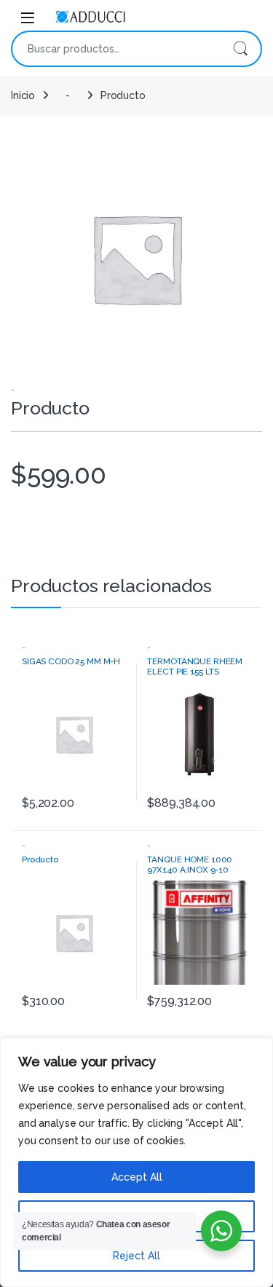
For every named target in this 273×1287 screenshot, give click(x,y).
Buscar (240, 49)
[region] (136, 1162)
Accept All (136, 1177)
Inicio (23, 95)
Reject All (136, 1256)
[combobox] (116, 49)
